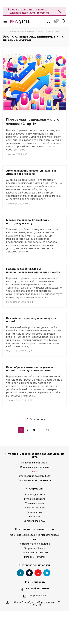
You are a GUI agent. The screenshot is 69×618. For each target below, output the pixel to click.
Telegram (46, 572)
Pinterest (38, 572)
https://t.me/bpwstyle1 (35, 12)
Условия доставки (34, 494)
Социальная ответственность (34, 480)
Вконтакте (20, 572)
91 (47, 430)
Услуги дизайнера (34, 548)
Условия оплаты (34, 503)
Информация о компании (34, 467)
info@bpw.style (37, 595)
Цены (35, 539)
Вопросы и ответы (34, 556)
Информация (35, 488)
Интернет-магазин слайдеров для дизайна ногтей (34, 455)
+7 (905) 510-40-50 (37, 588)
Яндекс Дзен (29, 572)
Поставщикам (34, 512)
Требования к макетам (34, 552)
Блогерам (34, 516)
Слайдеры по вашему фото (34, 475)
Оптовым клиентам (34, 520)
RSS (62, 37)
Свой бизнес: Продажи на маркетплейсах (34, 534)
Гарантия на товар (34, 507)
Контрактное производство (34, 529)
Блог (34, 471)
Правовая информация (34, 462)
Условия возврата (34, 498)
